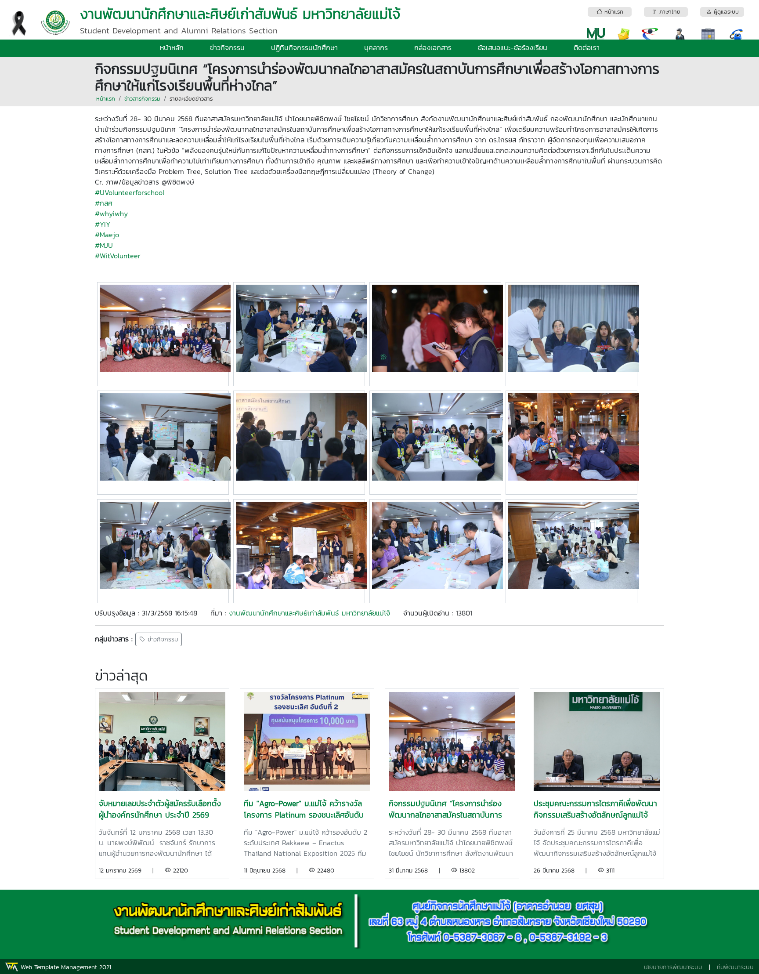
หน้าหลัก (172, 47)
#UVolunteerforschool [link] (129, 192)
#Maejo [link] (107, 234)
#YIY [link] (102, 224)
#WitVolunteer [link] (118, 255)
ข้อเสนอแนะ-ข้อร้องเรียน (512, 47)
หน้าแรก (105, 98)
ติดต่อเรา (587, 47)
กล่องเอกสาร (433, 47)
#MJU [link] (104, 245)
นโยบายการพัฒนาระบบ (673, 967)
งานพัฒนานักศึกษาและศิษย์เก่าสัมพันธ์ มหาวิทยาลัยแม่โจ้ (309, 613)
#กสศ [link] (103, 203)
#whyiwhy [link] (111, 213)
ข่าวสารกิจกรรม (142, 98)
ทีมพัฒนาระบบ (735, 967)
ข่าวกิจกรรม (227, 47)
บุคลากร (376, 47)
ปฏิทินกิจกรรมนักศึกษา (304, 47)
